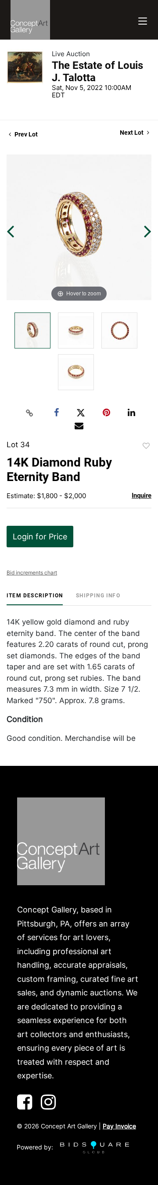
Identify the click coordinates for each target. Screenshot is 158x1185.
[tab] (35, 598)
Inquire (141, 495)
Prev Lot (25, 134)
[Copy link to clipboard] (30, 413)
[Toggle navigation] (142, 20)
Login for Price (40, 536)
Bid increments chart (32, 572)
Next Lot (132, 132)
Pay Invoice (119, 1126)
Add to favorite (146, 446)
